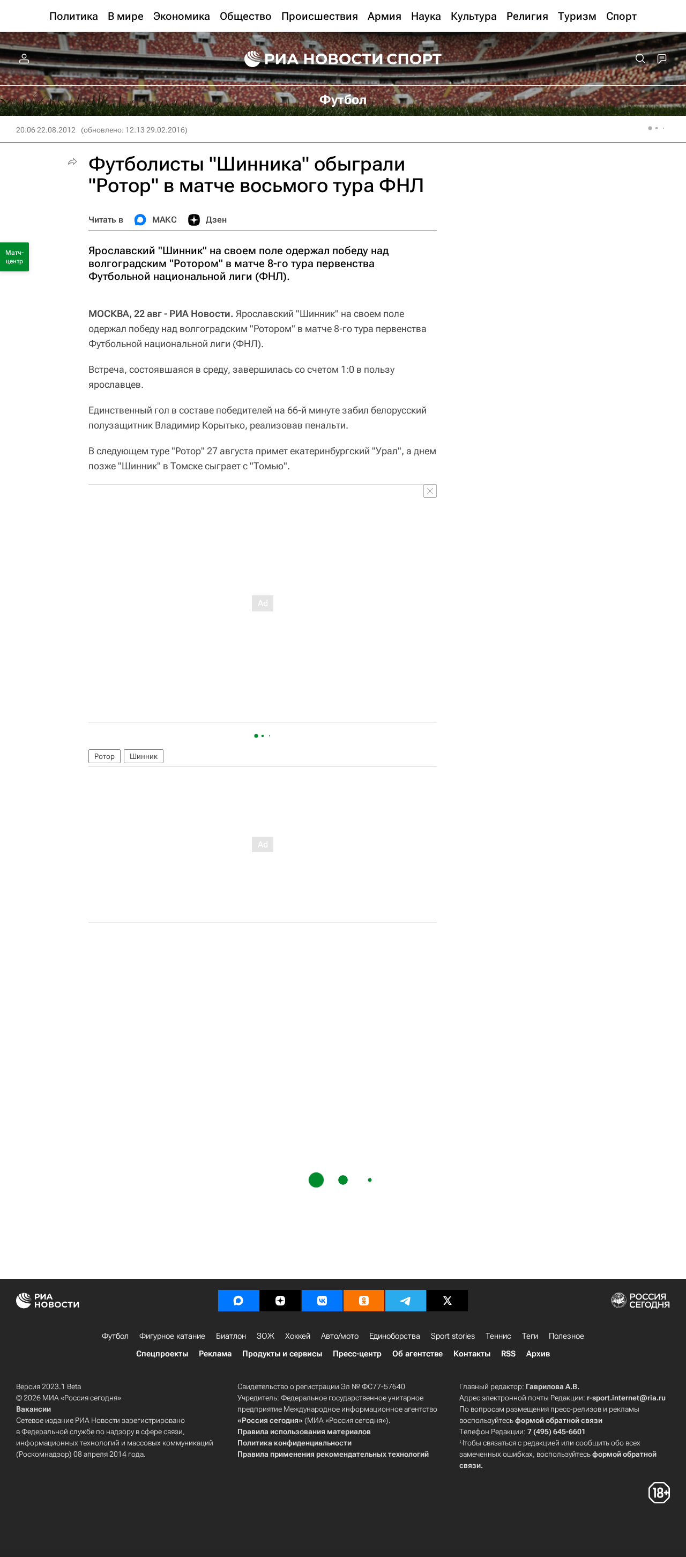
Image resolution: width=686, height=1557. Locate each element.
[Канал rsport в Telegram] (405, 1300)
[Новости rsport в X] (447, 1300)
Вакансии (33, 1409)
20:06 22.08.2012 (46, 130)
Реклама (215, 1354)
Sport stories (453, 1336)
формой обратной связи (558, 1420)
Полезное (566, 1336)
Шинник (144, 756)
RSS (508, 1354)
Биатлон (231, 1336)
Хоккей (297, 1336)
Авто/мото (340, 1336)
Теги (530, 1336)
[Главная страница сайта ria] (306, 59)
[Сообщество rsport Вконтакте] (322, 1300)
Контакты (471, 1354)
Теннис (498, 1336)
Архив (538, 1354)
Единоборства (394, 1336)
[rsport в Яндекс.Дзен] (280, 1300)
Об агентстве (417, 1354)
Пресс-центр (357, 1354)
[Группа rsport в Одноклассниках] (364, 1300)
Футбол (115, 1336)
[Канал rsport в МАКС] (238, 1300)
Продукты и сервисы (282, 1354)
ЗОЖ (265, 1336)
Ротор (104, 756)
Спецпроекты (162, 1354)
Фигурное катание (172, 1336)
